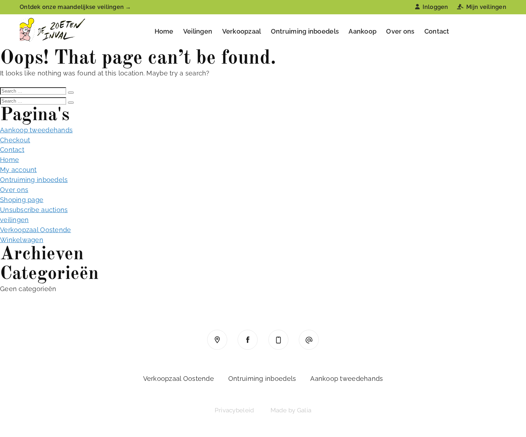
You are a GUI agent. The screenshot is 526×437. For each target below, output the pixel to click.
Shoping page (21, 199)
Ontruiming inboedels (305, 31)
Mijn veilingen (486, 7)
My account (18, 169)
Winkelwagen (21, 240)
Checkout (15, 140)
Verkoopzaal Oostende (35, 230)
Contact (436, 31)
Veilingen (197, 31)
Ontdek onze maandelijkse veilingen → (75, 7)
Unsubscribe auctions (34, 209)
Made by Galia (291, 410)
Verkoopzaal (241, 31)
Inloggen (435, 7)
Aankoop (362, 31)
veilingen (14, 220)
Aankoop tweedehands (36, 130)
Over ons (400, 31)
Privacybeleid (234, 410)
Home (164, 31)
